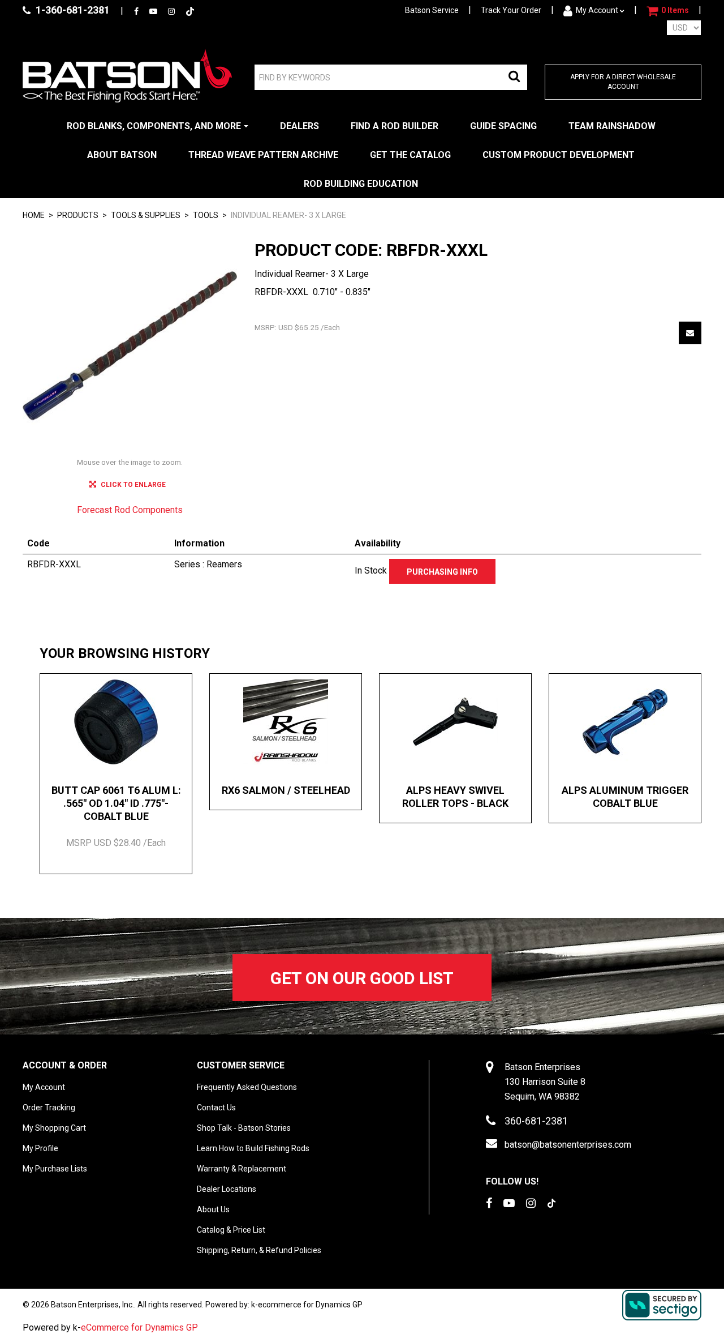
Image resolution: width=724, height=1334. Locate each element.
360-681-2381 (536, 1121)
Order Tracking (49, 1107)
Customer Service (241, 1065)
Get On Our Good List (362, 978)
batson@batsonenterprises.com (568, 1144)
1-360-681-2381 (71, 10)
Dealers (299, 126)
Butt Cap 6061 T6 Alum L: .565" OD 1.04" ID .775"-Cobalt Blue (116, 803)
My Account (597, 10)
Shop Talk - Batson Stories (244, 1127)
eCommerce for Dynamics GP (139, 1327)
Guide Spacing (503, 126)
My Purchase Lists (55, 1168)
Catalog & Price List (231, 1229)
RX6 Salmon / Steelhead (286, 790)
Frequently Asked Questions (247, 1087)
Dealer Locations (226, 1189)
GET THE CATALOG (410, 154)
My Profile (40, 1148)
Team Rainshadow (612, 126)
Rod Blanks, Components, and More (154, 126)
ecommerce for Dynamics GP (310, 1304)
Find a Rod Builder (394, 126)
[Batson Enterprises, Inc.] (127, 75)
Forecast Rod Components (130, 509)
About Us (213, 1209)
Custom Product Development (558, 154)
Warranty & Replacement (241, 1168)
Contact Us (216, 1107)
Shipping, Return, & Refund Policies (259, 1250)
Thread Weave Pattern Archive (263, 154)
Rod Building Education (361, 183)
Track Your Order (511, 10)
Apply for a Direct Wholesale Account (623, 82)
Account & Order (65, 1065)
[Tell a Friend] (690, 333)
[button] (668, 11)
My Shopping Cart (54, 1127)
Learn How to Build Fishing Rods (253, 1148)
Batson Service (432, 10)
